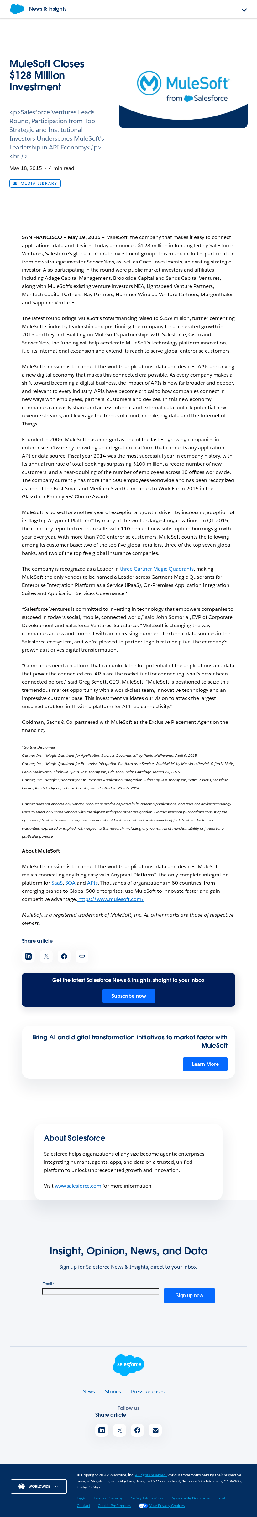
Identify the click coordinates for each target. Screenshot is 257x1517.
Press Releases (148, 1391)
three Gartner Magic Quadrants (157, 569)
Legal (81, 1498)
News (88, 1391)
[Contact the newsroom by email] (155, 1430)
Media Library (39, 183)
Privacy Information (146, 1498)
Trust (221, 1498)
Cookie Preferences (114, 1505)
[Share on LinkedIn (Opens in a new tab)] (28, 956)
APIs (92, 883)
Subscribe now (128, 996)
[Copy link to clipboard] (82, 956)
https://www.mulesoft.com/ (110, 899)
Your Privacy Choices (167, 1505)
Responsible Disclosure (190, 1498)
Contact (83, 1505)
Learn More (205, 1064)
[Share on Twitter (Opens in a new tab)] (46, 956)
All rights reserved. (151, 1474)
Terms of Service (108, 1498)
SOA (70, 883)
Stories (113, 1391)
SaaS (56, 883)
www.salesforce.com (78, 1186)
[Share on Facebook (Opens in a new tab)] (64, 956)
